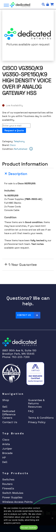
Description (17, 174)
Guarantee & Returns (36, 401)
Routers (7, 483)
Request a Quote (14, 130)
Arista (6, 444)
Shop (5, 400)
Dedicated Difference (9, 413)
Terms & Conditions (41, 417)
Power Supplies (12, 497)
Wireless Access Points (17, 501)
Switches (8, 479)
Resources (35, 406)
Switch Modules (12, 492)
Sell (4, 406)
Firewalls (8, 488)
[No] (52, 518)
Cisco (13, 145)
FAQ (30, 411)
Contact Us (24, 315)
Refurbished (20, 149)
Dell (4, 462)
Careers (7, 417)
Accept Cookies (28, 527)
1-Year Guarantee (22, 265)
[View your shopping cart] (52, 4)
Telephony (19, 141)
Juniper (7, 448)
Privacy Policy (36, 422)
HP (4, 457)
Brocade (7, 453)
